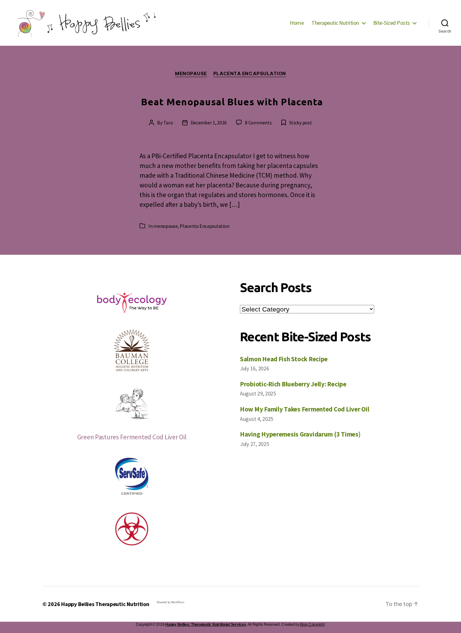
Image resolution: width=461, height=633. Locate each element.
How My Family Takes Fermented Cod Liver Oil (304, 409)
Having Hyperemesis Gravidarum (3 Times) (300, 434)
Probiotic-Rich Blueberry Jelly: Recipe (293, 384)
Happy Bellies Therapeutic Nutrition (105, 604)
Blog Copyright (312, 624)
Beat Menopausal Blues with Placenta (232, 102)
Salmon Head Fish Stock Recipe (284, 359)
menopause (191, 73)
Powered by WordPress (170, 602)
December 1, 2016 (209, 122)
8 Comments (258, 122)
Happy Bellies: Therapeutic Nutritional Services (205, 624)
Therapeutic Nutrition (335, 22)
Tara (168, 122)
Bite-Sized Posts (391, 22)
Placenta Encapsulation (249, 73)
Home (297, 22)
